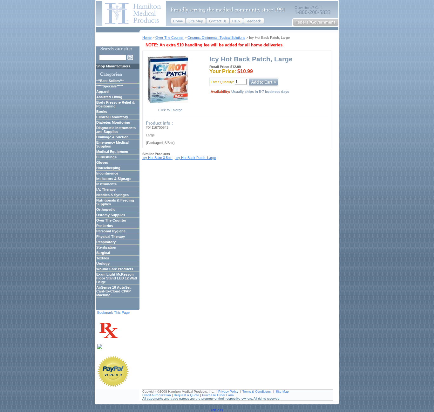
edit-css (217, 410)
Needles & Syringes (112, 195)
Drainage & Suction (112, 137)
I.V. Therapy (106, 189)
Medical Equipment (112, 152)
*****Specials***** (109, 86)
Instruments (106, 184)
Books (101, 111)
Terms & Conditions (256, 391)
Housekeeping (108, 168)
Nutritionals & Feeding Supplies (115, 202)
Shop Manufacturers (113, 66)
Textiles (102, 258)
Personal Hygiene (110, 231)
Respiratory (106, 242)
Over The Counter (169, 37)
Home (147, 37)
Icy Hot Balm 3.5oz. (157, 158)
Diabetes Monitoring (113, 122)
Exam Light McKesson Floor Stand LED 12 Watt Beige (116, 278)
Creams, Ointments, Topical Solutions (216, 37)
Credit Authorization (156, 395)
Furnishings (106, 157)
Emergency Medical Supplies (112, 144)
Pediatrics (104, 226)
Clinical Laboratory (112, 117)
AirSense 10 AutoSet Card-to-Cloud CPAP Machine (113, 291)
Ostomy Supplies (110, 215)
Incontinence (107, 173)
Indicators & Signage (113, 179)
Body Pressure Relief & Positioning (115, 104)
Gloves (102, 162)
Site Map (282, 391)
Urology (103, 263)
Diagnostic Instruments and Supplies (116, 130)
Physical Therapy (110, 236)
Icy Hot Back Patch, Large (195, 158)
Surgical (103, 253)
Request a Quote (186, 395)
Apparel (102, 91)
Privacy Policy (228, 391)
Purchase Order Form (218, 395)
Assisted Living (109, 97)
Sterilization (106, 247)
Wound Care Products (114, 269)
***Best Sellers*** (110, 81)
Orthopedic (105, 209)
